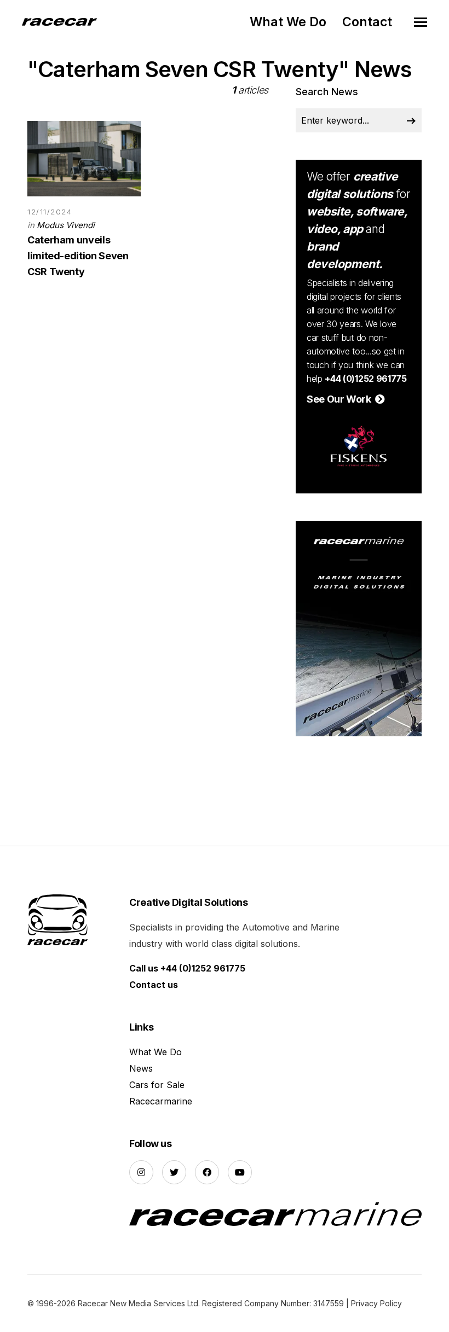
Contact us (153, 984)
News (141, 1068)
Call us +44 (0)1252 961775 (187, 968)
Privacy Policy (376, 1303)
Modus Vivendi (66, 225)
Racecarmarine (160, 1101)
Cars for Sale (157, 1084)
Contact (367, 22)
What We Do (288, 22)
